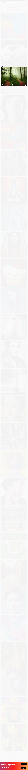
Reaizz (15, 85)
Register (24, 763)
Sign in (23, 768)
